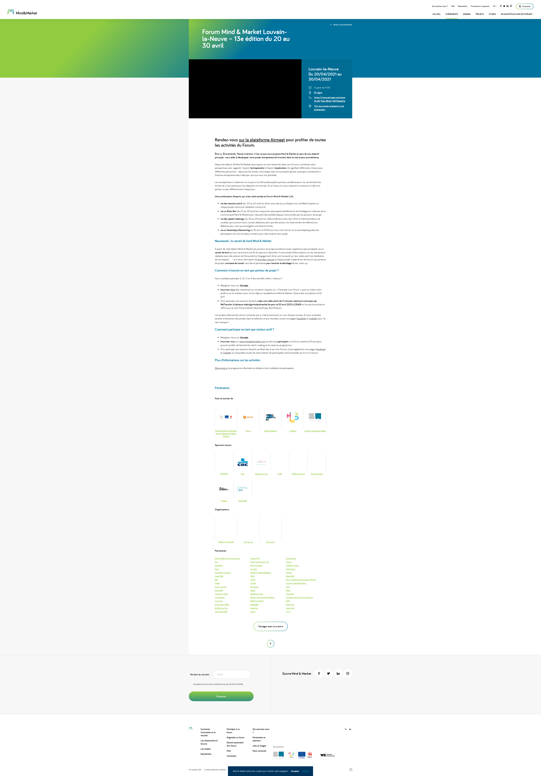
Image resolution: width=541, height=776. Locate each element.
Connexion (231, 755)
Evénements (452, 14)
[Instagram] (511, 5)
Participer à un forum (233, 731)
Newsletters (462, 6)
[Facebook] (500, 5)
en (350, 729)
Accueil (437, 14)
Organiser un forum (235, 737)
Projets (480, 14)
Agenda (467, 14)
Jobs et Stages (259, 745)
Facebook (301, 318)
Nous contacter (259, 750)
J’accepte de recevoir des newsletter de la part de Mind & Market (218, 684)
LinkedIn (313, 318)
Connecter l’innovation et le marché (208, 732)
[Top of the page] (270, 644)
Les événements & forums (209, 742)
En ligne (318, 92)
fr (494, 6)
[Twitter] (504, 5)
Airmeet (244, 285)
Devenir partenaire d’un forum (235, 744)
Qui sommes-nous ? (440, 6)
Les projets (206, 748)
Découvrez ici (221, 368)
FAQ (453, 6)
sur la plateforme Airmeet (262, 140)
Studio (492, 14)
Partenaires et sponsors (480, 6)
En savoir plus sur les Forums (516, 14)
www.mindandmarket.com (252, 341)
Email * (220, 674)
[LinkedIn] (507, 5)
